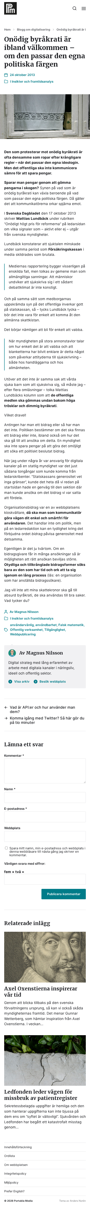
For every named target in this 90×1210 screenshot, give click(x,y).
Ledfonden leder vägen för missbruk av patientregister (40, 1095)
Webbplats (12, 828)
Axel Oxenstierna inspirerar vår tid (40, 991)
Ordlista (9, 1156)
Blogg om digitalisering (33, 29)
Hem (7, 29)
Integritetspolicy (15, 1173)
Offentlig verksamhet (26, 630)
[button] (74, 8)
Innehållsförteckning (18, 1147)
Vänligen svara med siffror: (24, 864)
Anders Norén (78, 1200)
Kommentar (14, 756)
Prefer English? (14, 1191)
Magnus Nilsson (26, 612)
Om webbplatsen (16, 1165)
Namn (9, 789)
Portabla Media (23, 1200)
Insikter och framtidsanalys (32, 81)
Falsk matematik (71, 625)
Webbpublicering (23, 634)
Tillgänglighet (54, 630)
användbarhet (46, 625)
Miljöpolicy (11, 1182)
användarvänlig (22, 625)
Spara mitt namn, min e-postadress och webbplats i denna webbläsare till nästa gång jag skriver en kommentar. (47, 852)
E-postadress (15, 809)
